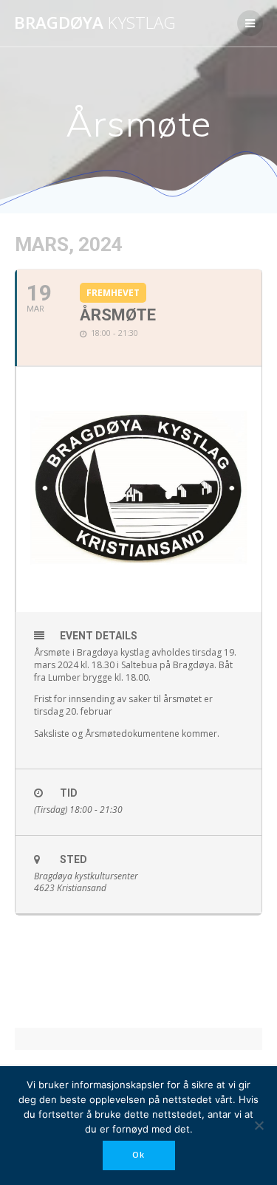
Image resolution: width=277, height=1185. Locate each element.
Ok (138, 1155)
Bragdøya (95, 23)
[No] (258, 1125)
